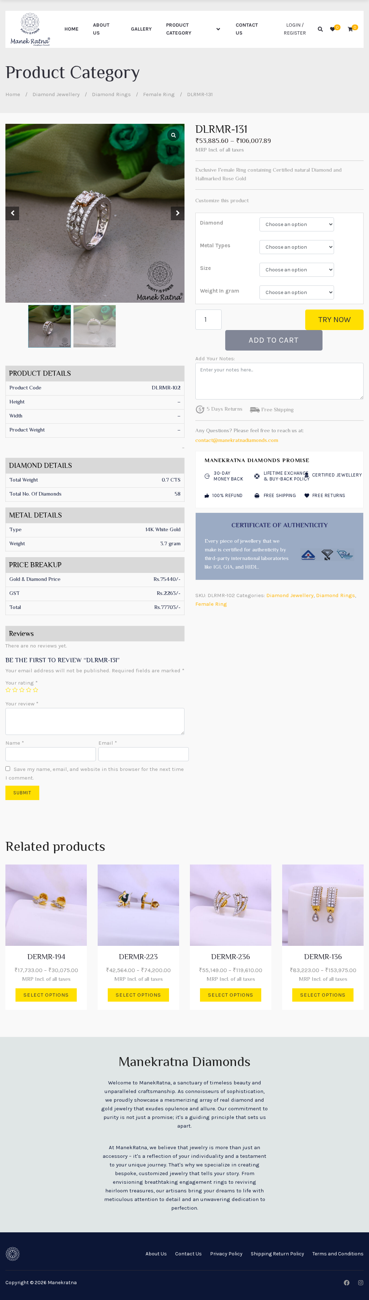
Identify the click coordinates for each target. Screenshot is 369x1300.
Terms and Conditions (338, 1254)
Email (107, 743)
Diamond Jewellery (56, 94)
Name (14, 743)
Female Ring (159, 94)
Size (205, 268)
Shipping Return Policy (277, 1254)
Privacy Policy (226, 1254)
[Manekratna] (30, 29)
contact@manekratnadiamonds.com (236, 441)
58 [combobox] (178, 494)
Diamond (211, 223)
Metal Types (215, 245)
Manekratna (62, 1282)
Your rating (21, 683)
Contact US (247, 29)
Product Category (178, 29)
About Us (101, 29)
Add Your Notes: (215, 358)
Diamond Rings (111, 94)
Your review (22, 703)
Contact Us (188, 1254)
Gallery (141, 29)
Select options (46, 995)
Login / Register (295, 29)
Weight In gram (219, 291)
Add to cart (274, 340)
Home (72, 29)
